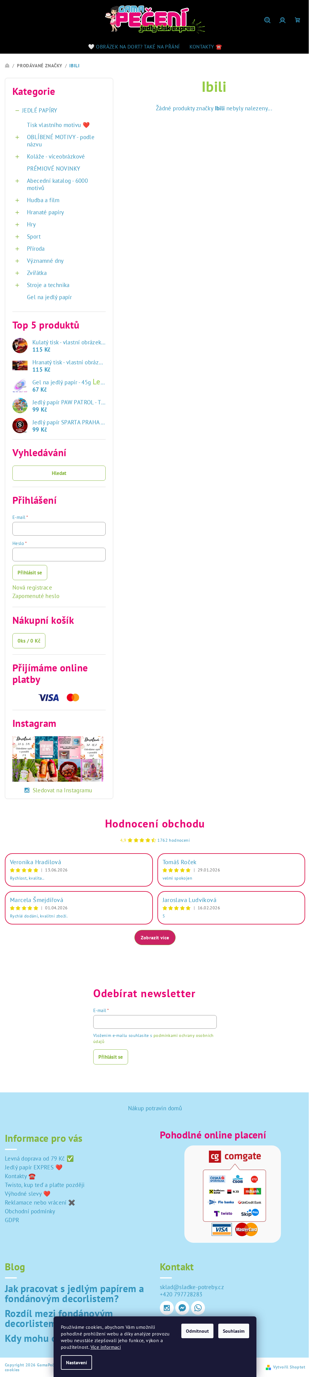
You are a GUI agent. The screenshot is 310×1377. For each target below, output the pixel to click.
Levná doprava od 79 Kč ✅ (39, 1158)
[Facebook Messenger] (182, 1308)
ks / (29, 640)
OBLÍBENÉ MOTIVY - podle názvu (60, 140)
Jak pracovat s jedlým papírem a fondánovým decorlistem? (74, 1293)
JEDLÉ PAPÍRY (40, 110)
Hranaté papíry (45, 212)
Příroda (36, 248)
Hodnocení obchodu (155, 823)
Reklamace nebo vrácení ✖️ (40, 1202)
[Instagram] (167, 1308)
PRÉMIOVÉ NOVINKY (53, 168)
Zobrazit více (155, 937)
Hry (31, 224)
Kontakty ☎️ (20, 1176)
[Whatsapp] (198, 1308)
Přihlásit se (30, 572)
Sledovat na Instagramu (62, 790)
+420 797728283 (181, 1294)
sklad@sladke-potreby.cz (192, 1287)
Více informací (106, 1347)
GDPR (12, 1220)
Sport (34, 236)
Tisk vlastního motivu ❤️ (58, 125)
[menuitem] (134, 47)
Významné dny (45, 260)
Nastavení (76, 1362)
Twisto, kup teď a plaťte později (45, 1184)
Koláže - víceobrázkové (56, 156)
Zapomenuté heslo (35, 596)
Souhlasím (234, 1331)
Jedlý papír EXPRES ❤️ (34, 1167)
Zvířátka (37, 272)
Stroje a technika (48, 285)
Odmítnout (197, 1331)
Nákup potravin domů (155, 1108)
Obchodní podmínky (30, 1211)
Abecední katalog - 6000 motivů (57, 184)
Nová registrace (32, 587)
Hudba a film (43, 200)
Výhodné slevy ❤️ (28, 1193)
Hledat (59, 473)
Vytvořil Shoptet (289, 1367)
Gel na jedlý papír (49, 297)
